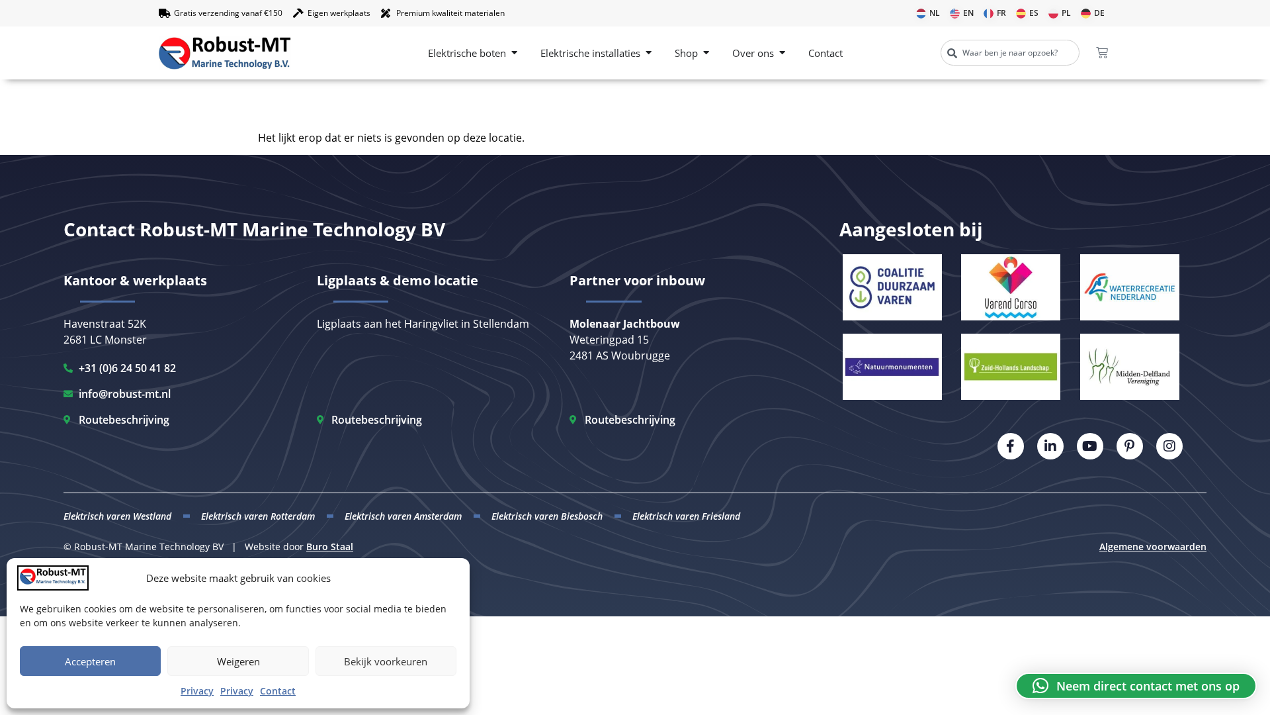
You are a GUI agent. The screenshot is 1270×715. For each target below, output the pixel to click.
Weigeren (238, 661)
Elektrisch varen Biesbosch (547, 516)
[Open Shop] (706, 53)
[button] (1136, 686)
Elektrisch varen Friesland (686, 516)
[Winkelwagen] (1102, 53)
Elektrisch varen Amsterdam (403, 516)
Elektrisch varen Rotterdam (258, 516)
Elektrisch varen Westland (117, 516)
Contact (278, 691)
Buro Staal (329, 546)
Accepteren (90, 661)
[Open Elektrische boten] (514, 53)
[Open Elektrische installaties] (649, 53)
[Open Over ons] (782, 53)
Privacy (197, 691)
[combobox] (1010, 53)
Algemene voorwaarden (1152, 546)
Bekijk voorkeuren (385, 661)
